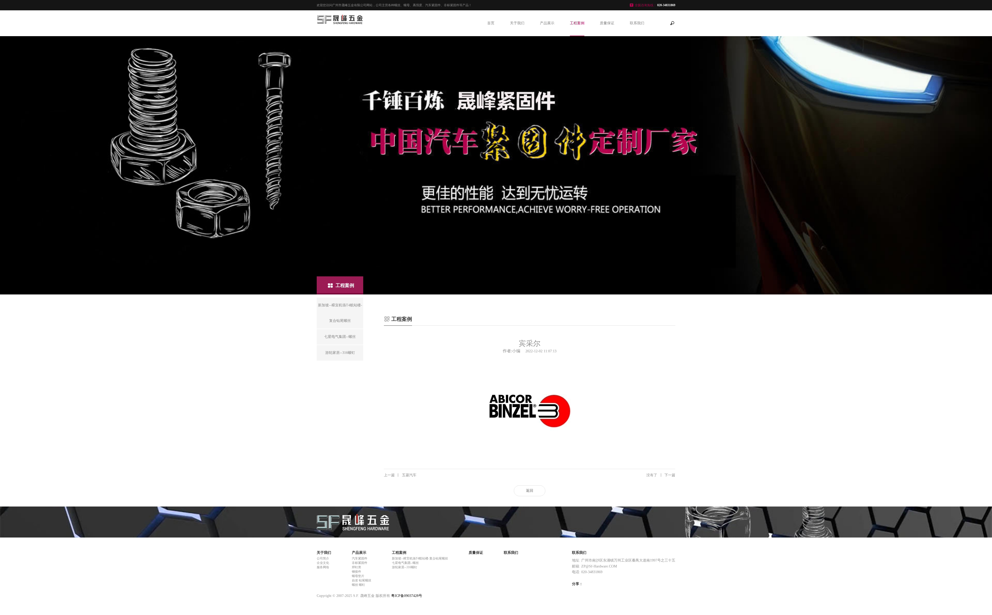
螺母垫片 (358, 576)
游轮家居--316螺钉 (404, 567)
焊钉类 (356, 567)
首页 (490, 23)
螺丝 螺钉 (358, 585)
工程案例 (577, 23)
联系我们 (637, 23)
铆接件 (356, 571)
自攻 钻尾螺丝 (361, 580)
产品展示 (547, 23)
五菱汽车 (400, 475)
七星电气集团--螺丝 (405, 563)
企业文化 (323, 563)
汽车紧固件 (359, 558)
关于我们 (517, 23)
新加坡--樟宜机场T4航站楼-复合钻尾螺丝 (420, 558)
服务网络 (323, 567)
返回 (529, 491)
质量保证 (607, 23)
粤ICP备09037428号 (406, 596)
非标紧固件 (359, 563)
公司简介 (323, 558)
